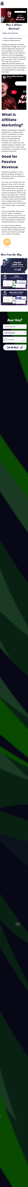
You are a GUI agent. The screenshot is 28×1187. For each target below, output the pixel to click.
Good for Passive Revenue (12, 40)
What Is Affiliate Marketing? (13, 38)
